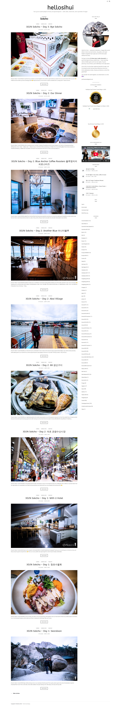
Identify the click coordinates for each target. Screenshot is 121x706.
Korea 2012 (84, 307)
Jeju (82, 296)
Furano (83, 258)
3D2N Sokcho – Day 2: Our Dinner (44, 93)
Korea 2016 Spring (85, 333)
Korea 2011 (84, 304)
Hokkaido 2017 (85, 272)
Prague (83, 383)
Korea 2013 (84, 310)
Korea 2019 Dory (85, 354)
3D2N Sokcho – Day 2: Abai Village (44, 298)
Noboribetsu (84, 377)
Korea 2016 (84, 330)
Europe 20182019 (85, 252)
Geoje (83, 261)
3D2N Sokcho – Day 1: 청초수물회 (44, 564)
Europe (83, 249)
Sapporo (83, 386)
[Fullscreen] (108, 160)
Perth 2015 (84, 380)
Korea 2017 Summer (86, 345)
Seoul (83, 388)
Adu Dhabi (84, 223)
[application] (96, 154)
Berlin (83, 232)
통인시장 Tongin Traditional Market (94, 180)
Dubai (83, 246)
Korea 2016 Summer (86, 336)
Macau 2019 (84, 368)
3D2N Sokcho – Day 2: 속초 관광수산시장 (44, 431)
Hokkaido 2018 (85, 275)
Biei (82, 235)
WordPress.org (85, 213)
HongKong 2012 (85, 278)
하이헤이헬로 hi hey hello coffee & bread (96, 174)
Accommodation (85, 220)
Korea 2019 (84, 351)
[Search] (109, 1)
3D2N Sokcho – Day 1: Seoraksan (44, 631)
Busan (83, 241)
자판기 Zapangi (89, 193)
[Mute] (106, 160)
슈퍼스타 (41, 29)
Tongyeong (84, 397)
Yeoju (83, 409)
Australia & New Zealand (87, 226)
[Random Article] (107, 1)
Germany (83, 264)
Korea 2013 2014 (85, 313)
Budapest (84, 238)
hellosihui (60, 7)
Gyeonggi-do (84, 267)
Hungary (83, 287)
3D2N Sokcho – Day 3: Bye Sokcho (44, 26)
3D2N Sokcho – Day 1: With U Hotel (44, 498)
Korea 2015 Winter (85, 328)
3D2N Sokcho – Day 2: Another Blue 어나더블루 (44, 230)
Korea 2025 (84, 362)
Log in (83, 204)
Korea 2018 (43, 23)
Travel (83, 400)
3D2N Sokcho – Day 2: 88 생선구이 (44, 365)
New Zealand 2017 (85, 374)
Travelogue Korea (85, 403)
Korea (37, 23)
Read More (44, 84)
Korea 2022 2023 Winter (87, 357)
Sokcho (50, 23)
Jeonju (83, 299)
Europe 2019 (84, 255)
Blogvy (28, 703)
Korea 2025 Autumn (86, 365)
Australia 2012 (85, 229)
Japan (83, 293)
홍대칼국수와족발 (90, 169)
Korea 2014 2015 (85, 322)
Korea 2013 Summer (86, 316)
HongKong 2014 (85, 281)
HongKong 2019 (85, 284)
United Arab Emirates (86, 406)
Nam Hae (83, 371)
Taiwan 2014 (84, 394)
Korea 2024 (84, 359)
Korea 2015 (84, 325)
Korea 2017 (84, 339)
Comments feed (85, 210)
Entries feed (84, 207)
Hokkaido (84, 270)
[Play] (83, 160)
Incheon (83, 290)
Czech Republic (85, 244)
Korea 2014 (84, 319)
